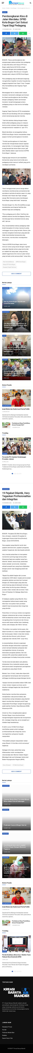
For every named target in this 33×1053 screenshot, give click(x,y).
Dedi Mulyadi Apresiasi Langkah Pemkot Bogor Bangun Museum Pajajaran (15, 847)
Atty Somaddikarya (8, 261)
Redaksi (4, 1035)
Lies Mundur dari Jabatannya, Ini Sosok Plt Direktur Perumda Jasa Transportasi (15, 325)
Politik (8, 8)
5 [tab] (19, 473)
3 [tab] (16, 473)
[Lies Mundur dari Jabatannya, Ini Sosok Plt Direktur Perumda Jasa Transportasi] (16, 322)
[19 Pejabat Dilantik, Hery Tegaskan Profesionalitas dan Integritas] (16, 520)
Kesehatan (5, 288)
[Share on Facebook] (6, 33)
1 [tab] (12, 473)
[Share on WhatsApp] (23, 33)
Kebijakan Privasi (7, 1027)
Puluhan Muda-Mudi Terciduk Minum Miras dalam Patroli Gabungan (16, 800)
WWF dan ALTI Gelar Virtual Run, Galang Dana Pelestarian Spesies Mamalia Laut (15, 349)
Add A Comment (16, 273)
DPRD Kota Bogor (21, 261)
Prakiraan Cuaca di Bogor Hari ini (15, 825)
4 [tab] (17, 473)
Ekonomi (5, 359)
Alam (4, 335)
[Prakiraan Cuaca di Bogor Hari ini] (16, 819)
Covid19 (5, 453)
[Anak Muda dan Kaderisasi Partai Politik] (16, 398)
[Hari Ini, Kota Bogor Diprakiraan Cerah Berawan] (16, 298)
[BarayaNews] (16, 3)
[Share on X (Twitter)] (15, 33)
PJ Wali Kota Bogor (18, 765)
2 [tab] (14, 473)
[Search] (30, 3)
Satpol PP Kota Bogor (9, 264)
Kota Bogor (14, 8)
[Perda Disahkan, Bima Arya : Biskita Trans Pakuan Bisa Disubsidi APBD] (16, 943)
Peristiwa (5, 833)
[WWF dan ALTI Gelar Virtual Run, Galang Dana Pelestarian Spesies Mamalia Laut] (16, 345)
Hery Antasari (7, 765)
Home (3, 8)
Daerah (5, 12)
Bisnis (4, 951)
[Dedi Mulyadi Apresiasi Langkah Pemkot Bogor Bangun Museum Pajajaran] (16, 843)
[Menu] (3, 3)
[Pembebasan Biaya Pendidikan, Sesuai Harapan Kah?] (6, 425)
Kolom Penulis (6, 405)
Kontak (4, 1029)
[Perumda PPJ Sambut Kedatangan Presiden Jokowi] (16, 446)
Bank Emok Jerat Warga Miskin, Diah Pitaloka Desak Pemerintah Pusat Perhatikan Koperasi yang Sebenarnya (16, 870)
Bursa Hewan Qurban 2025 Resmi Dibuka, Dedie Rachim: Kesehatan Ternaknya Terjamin (15, 373)
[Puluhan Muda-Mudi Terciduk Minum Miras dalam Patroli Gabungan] (16, 795)
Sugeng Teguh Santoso (9, 267)
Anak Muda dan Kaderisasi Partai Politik (15, 409)
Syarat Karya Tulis (7, 1038)
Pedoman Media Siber (8, 1032)
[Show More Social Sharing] (29, 33)
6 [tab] (21, 473)
